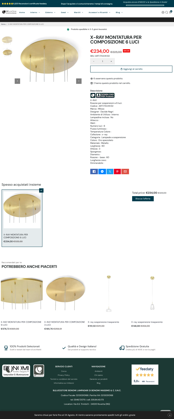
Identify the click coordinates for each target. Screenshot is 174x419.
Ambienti (98, 371)
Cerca (63, 371)
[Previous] (17, 81)
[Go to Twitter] (110, 171)
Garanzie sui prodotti (98, 379)
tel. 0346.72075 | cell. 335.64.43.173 (87, 399)
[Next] (79, 81)
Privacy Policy (64, 375)
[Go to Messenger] (102, 171)
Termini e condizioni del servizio (63, 379)
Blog (98, 383)
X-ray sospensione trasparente (103, 322)
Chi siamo (98, 375)
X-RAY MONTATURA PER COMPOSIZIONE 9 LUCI (21, 323)
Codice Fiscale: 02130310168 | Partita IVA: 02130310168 (87, 395)
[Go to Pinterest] (117, 171)
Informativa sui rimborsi (64, 383)
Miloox (3, 318)
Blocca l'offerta (143, 198)
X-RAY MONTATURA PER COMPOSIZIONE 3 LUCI (64, 323)
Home (3, 24)
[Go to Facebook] (94, 171)
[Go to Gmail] (125, 171)
